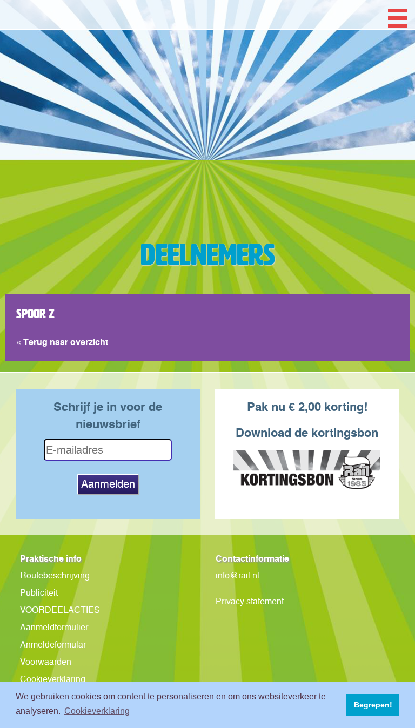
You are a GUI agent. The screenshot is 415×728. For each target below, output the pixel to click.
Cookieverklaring (52, 679)
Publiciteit (39, 593)
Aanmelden (108, 483)
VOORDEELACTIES (60, 610)
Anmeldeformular (53, 644)
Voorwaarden (45, 662)
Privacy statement (250, 601)
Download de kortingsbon (307, 432)
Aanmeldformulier (54, 627)
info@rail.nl (237, 575)
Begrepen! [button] (373, 704)
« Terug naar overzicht (62, 341)
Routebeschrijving (55, 575)
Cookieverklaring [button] (97, 711)
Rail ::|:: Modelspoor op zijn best (207, 153)
